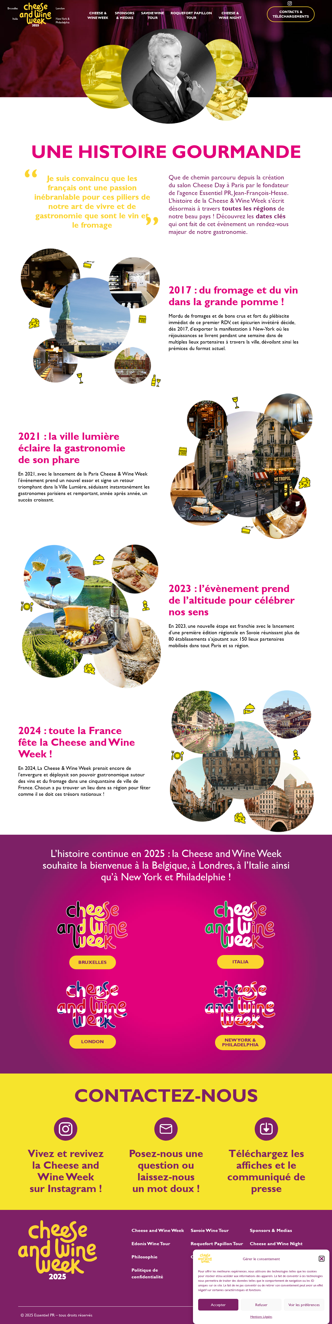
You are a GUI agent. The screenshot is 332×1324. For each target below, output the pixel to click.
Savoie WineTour (152, 15)
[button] (321, 1258)
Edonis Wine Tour (151, 1243)
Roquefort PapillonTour (191, 15)
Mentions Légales (261, 1317)
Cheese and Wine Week (158, 1230)
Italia (15, 18)
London (60, 8)
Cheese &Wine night (230, 15)
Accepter (218, 1304)
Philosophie (144, 1256)
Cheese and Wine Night (276, 1243)
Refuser (261, 1304)
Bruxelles (13, 8)
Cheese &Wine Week (97, 15)
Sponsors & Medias (271, 1230)
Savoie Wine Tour (210, 1230)
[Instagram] (290, 3)
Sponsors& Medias (124, 15)
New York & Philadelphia (63, 20)
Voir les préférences (304, 1304)
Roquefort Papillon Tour (217, 1243)
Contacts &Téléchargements (291, 14)
